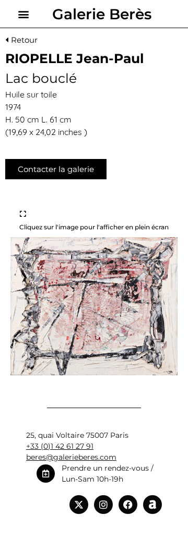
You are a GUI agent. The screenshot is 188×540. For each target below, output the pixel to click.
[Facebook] (128, 504)
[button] (23, 13)
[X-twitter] (78, 504)
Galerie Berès (101, 14)
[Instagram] (103, 504)
